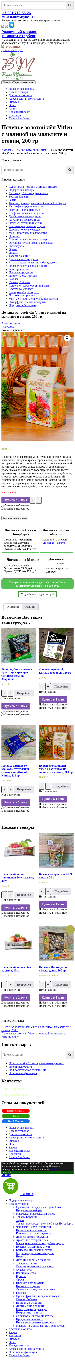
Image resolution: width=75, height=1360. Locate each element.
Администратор (11, 323)
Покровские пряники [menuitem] (29, 1312)
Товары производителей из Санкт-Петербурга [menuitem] (44, 1223)
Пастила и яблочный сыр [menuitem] (31, 1230)
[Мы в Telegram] (11, 26)
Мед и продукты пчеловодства (28, 232)
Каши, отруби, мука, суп (24, 292)
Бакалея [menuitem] (21, 1292)
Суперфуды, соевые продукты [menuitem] (35, 1315)
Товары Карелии (19, 196)
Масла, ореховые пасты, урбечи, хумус (33, 262)
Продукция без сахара (22, 305)
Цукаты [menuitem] (21, 1276)
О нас (12, 105)
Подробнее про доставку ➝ (37, 594)
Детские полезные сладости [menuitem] (33, 1259)
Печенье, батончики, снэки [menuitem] (33, 1246)
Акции (13, 108)
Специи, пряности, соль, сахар (28, 239)
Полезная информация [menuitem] (23, 1352)
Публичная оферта (20, 1066)
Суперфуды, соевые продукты (27, 302)
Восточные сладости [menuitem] (29, 1302)
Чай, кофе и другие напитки (26, 206)
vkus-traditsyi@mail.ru (18, 17)
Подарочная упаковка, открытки (29, 265)
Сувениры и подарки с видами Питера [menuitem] (40, 1207)
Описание (13, 606)
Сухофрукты (16, 246)
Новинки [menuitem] (21, 1256)
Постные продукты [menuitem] (28, 1286)
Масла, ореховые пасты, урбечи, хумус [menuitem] (40, 1243)
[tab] (12, 606)
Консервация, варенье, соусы (27, 226)
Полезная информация (23, 1073)
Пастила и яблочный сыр (24, 209)
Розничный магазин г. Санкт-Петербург (19, 34)
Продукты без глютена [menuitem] (30, 1282)
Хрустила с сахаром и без (24, 219)
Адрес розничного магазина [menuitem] (26, 1348)
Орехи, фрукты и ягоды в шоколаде (31, 242)
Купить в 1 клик (15, 499)
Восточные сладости (21, 288)
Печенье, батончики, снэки (31, 149)
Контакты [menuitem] (15, 1335)
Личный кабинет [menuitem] (19, 1355)
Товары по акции (19, 255)
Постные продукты (21, 272)
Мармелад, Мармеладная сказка (28, 193)
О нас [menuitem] (12, 1342)
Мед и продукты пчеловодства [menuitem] (35, 1253)
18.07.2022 (8, 326)
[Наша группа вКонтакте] (2, 26)
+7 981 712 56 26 (16, 13)
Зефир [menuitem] (20, 1220)
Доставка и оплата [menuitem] (20, 1329)
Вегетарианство (19, 269)
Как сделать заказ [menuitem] (19, 1345)
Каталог (6, 149)
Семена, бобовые (19, 282)
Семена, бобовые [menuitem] (26, 1299)
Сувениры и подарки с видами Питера (33, 186)
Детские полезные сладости (26, 229)
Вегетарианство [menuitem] (26, 1272)
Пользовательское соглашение (27, 1069)
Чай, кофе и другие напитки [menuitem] (33, 1226)
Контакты (15, 115)
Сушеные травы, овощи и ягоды (29, 285)
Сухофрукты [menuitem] (24, 1269)
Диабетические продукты (25, 216)
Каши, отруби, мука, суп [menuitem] (31, 1309)
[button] (15, 505)
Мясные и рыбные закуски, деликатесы (33, 298)
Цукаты (13, 252)
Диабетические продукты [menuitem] (32, 1236)
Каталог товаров (19, 92)
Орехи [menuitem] (20, 1279)
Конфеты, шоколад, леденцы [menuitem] (34, 1233)
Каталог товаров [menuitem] (19, 1203)
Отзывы (14, 101)
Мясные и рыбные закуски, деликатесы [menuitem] (40, 1325)
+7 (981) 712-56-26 (12, 1088)
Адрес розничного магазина (26, 98)
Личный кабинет (19, 118)
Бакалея (13, 278)
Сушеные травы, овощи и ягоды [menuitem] (36, 1289)
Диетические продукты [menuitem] (30, 1305)
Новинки (14, 236)
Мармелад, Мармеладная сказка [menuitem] (35, 1213)
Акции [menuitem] (13, 1332)
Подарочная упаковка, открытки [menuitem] (36, 1322)
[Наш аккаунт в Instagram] (6, 26)
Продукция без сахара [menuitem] (29, 1319)
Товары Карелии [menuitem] (26, 1216)
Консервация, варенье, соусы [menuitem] (34, 1249)
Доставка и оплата (20, 95)
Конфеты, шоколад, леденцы (26, 213)
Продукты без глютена (23, 275)
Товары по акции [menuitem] (27, 1263)
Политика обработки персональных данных (36, 1063)
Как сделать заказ (19, 111)
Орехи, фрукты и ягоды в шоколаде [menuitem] (38, 1296)
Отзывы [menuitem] (14, 1338)
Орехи (13, 249)
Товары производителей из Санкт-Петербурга (37, 203)
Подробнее (24, 693)
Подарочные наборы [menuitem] (21, 1200)
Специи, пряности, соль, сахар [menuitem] (35, 1266)
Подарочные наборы (21, 88)
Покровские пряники (22, 295)
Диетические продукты (23, 259)
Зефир (12, 199)
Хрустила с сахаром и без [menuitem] (32, 1240)
